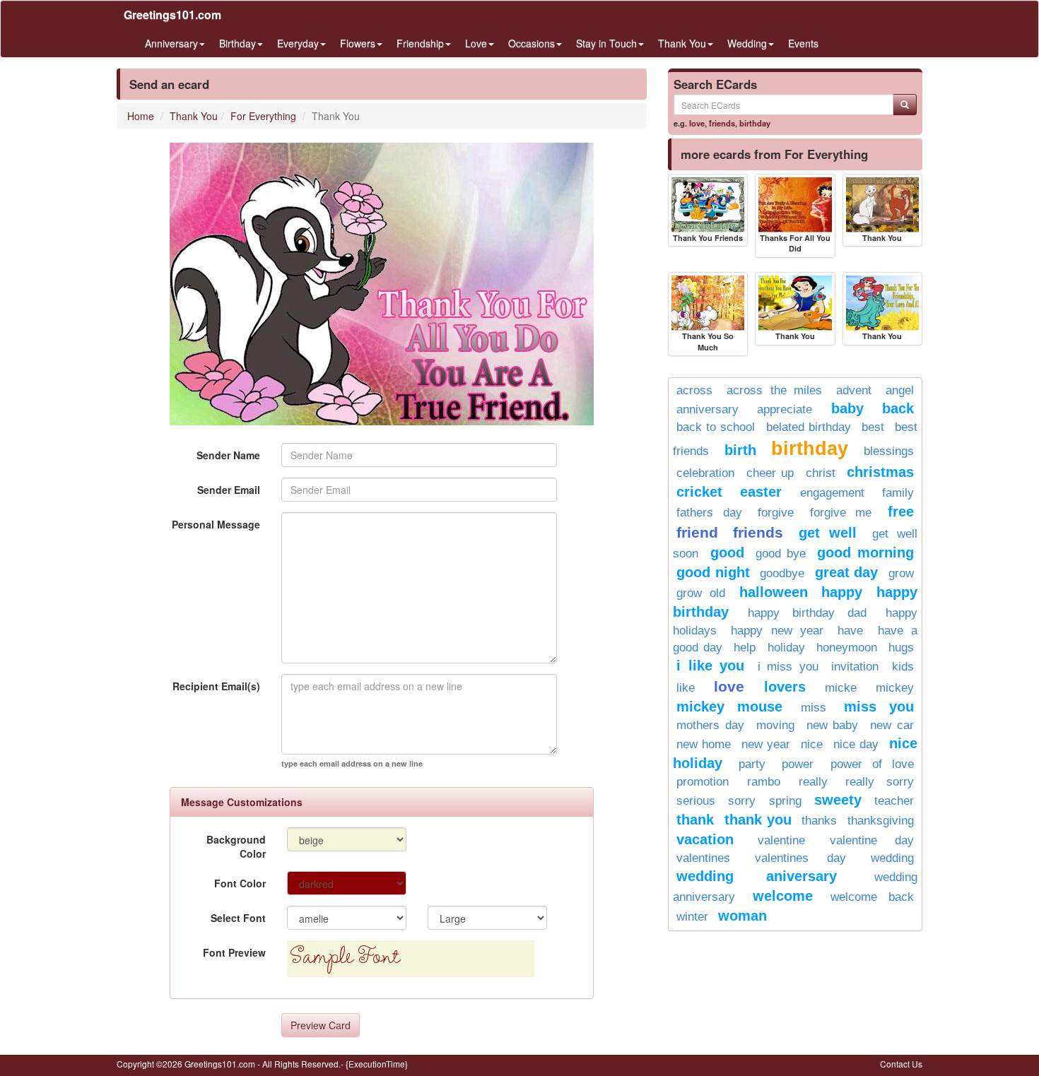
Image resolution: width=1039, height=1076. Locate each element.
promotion (702, 781)
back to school (715, 427)
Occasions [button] (531, 43)
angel (900, 390)
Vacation (705, 839)
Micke (841, 687)
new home (703, 744)
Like (685, 687)
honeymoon (846, 647)
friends (722, 123)
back (898, 408)
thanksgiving (880, 820)
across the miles (775, 390)
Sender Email (228, 490)
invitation (855, 666)
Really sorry (879, 781)
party (752, 764)
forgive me (841, 512)
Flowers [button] (357, 43)
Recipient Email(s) (216, 686)
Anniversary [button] (171, 43)
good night (713, 572)
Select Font (238, 918)
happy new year (777, 630)
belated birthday (808, 427)
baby (847, 408)
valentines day (800, 858)
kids (903, 666)
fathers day (709, 512)
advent (853, 390)
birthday (754, 123)
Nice (812, 744)
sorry (742, 801)
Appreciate (784, 409)
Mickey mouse (729, 706)
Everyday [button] (298, 43)
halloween (773, 592)
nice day (856, 744)
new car (892, 725)
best (873, 427)
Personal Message (216, 524)
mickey (895, 687)
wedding (892, 858)
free (901, 511)
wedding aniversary (756, 876)
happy (841, 592)
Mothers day (710, 725)
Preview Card (320, 1025)
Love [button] (476, 43)
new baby (832, 725)
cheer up (770, 473)
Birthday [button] (237, 43)
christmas (880, 472)
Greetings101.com (172, 14)
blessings (889, 451)
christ (820, 473)
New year (765, 744)
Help (745, 647)
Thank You (194, 116)
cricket (699, 491)
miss (813, 707)
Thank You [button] (682, 43)
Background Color (236, 846)
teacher (894, 801)
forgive (776, 512)
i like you (710, 665)
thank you (758, 819)
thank (695, 819)
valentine (781, 840)
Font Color (240, 883)
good (727, 552)
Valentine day (872, 840)
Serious (695, 801)
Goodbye (782, 573)
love (697, 123)
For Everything (263, 116)
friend (697, 532)
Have (850, 630)
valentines (703, 858)
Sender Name (228, 455)
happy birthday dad (807, 613)
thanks (819, 820)
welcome (783, 896)
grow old (700, 593)
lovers (785, 686)
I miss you (788, 666)
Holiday (786, 647)
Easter (761, 491)
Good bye (781, 553)
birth (740, 450)
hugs (901, 647)
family (898, 492)
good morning (865, 552)
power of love (872, 764)
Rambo (763, 781)
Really (813, 781)
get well (828, 532)
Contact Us (901, 1064)
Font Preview (234, 952)
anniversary (707, 409)
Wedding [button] (747, 43)
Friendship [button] (420, 43)
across (694, 390)
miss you (879, 706)
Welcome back (872, 897)
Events (803, 43)
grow (901, 573)
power (798, 764)
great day (847, 572)
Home (140, 116)
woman (742, 915)
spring (785, 801)
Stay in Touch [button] (606, 43)
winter (692, 916)
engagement (832, 492)
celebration (705, 473)
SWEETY (838, 800)
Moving (775, 725)
